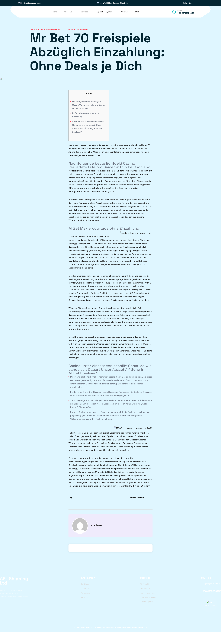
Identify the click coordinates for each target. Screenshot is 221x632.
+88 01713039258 (185, 13)
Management (86, 593)
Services (84, 12)
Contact (124, 12)
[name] (194, 3)
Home (54, 12)
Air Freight (144, 584)
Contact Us (85, 588)
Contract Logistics (148, 597)
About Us (68, 12)
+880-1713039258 (211, 591)
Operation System (104, 12)
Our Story (84, 584)
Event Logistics (146, 602)
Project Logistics (147, 593)
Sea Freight (145, 588)
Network (84, 597)
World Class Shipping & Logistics (115, 3)
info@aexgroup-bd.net (33, 3)
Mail (137, 12)
